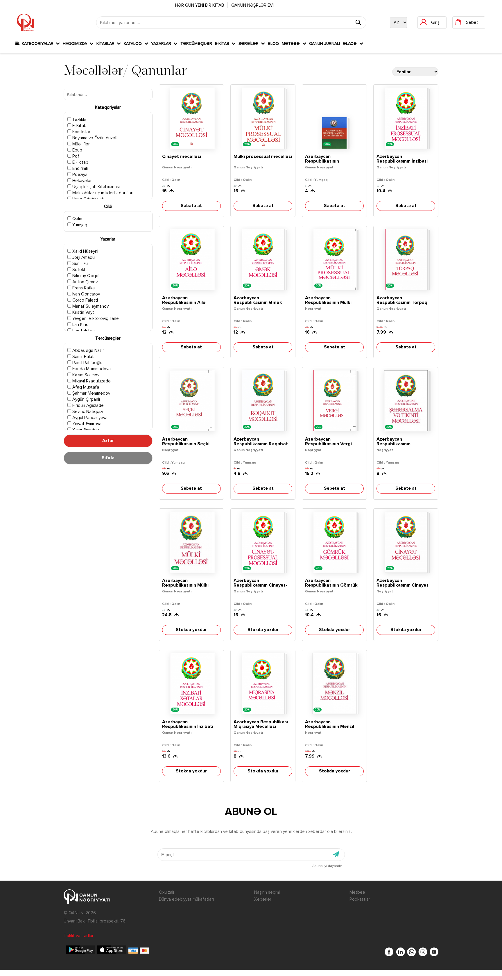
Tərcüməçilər (196, 44)
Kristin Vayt (82, 312)
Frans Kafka (83, 288)
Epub (76, 150)
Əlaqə (351, 44)
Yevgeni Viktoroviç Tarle (95, 318)
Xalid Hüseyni (84, 251)
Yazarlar (162, 44)
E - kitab (79, 162)
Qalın (76, 219)
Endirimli (79, 168)
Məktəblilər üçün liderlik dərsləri (102, 193)
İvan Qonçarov (85, 294)
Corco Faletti (84, 300)
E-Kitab (223, 44)
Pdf (75, 156)
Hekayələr (81, 181)
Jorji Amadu (83, 257)
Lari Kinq (80, 325)
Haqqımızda (76, 44)
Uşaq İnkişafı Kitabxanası (95, 187)
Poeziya (79, 174)
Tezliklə (79, 119)
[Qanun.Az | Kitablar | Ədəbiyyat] (25, 22)
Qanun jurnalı (324, 44)
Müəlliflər (80, 144)
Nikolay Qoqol (85, 276)
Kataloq (134, 44)
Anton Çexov (84, 282)
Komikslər (80, 132)
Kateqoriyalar (37, 44)
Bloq (273, 44)
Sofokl (78, 270)
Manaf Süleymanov (90, 306)
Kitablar (106, 44)
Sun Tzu (79, 263)
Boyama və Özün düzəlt (94, 138)
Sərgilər (250, 44)
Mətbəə (292, 44)
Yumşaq (79, 225)
